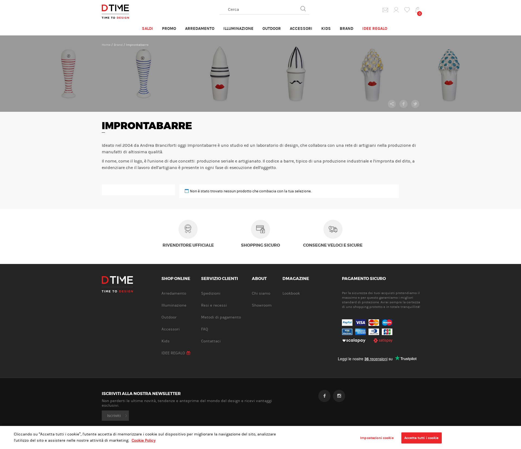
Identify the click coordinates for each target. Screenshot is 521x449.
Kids (326, 28)
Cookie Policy (143, 440)
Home (106, 45)
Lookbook (291, 293)
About (259, 278)
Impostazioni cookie (376, 438)
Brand (346, 28)
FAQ (204, 329)
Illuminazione (238, 28)
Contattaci (211, 341)
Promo (169, 28)
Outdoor (271, 28)
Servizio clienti (219, 278)
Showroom (262, 305)
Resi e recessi (214, 305)
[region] (260, 437)
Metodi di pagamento (221, 317)
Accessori (301, 28)
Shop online (175, 278)
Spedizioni (210, 293)
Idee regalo (374, 28)
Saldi (147, 28)
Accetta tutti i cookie (421, 438)
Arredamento (199, 28)
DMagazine (295, 278)
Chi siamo (261, 293)
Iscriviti (114, 415)
